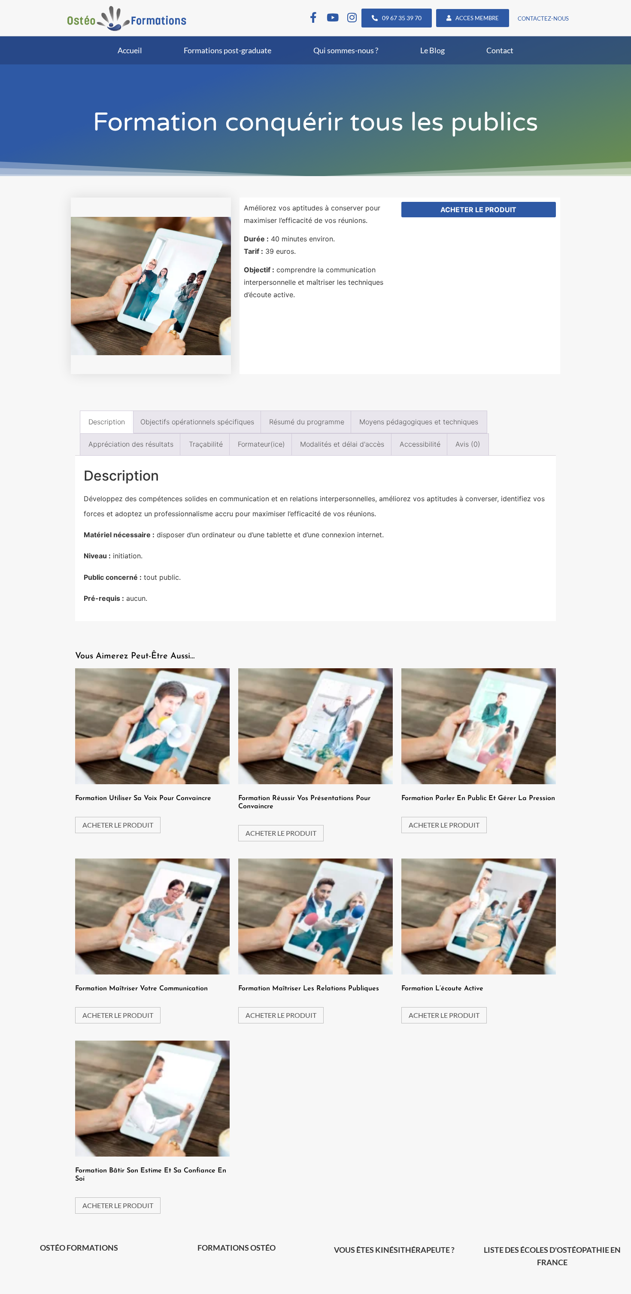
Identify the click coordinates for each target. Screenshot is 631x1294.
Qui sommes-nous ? (345, 50)
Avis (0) (467, 444)
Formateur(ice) (261, 444)
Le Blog (432, 50)
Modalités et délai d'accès (342, 444)
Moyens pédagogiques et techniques (418, 421)
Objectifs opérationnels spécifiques (197, 421)
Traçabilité (206, 444)
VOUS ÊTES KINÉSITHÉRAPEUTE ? (394, 1249)
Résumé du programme (306, 421)
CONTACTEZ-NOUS (543, 18)
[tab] (106, 422)
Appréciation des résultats (130, 444)
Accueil (130, 50)
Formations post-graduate (227, 50)
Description (106, 421)
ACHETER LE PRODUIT (478, 209)
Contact (499, 50)
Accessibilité (420, 444)
